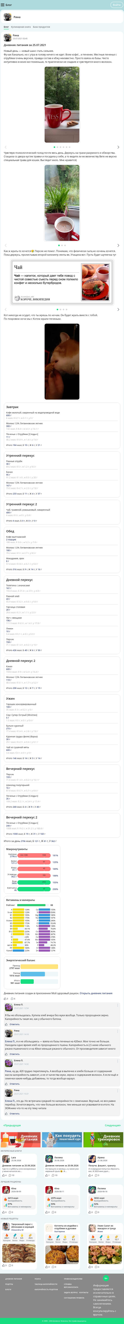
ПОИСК (38, 1279)
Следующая (112, 1125)
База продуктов (41, 27)
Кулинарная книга (21, 27)
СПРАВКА (68, 1284)
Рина (17, 17)
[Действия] (117, 1008)
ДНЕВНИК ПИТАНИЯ (13, 1279)
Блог (6, 27)
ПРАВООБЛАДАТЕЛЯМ (73, 1279)
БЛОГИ (8, 1289)
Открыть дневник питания (96, 993)
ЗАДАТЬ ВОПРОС (71, 1292)
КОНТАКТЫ (83, 1292)
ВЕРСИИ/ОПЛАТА (71, 1287)
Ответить (15, 1024)
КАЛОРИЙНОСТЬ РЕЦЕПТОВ (46, 1289)
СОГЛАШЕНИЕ (70, 1298)
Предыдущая (13, 1125)
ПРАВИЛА (80, 1298)
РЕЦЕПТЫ (9, 1284)
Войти (117, 5)
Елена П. (18, 1004)
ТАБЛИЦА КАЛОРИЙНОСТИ (46, 1284)
